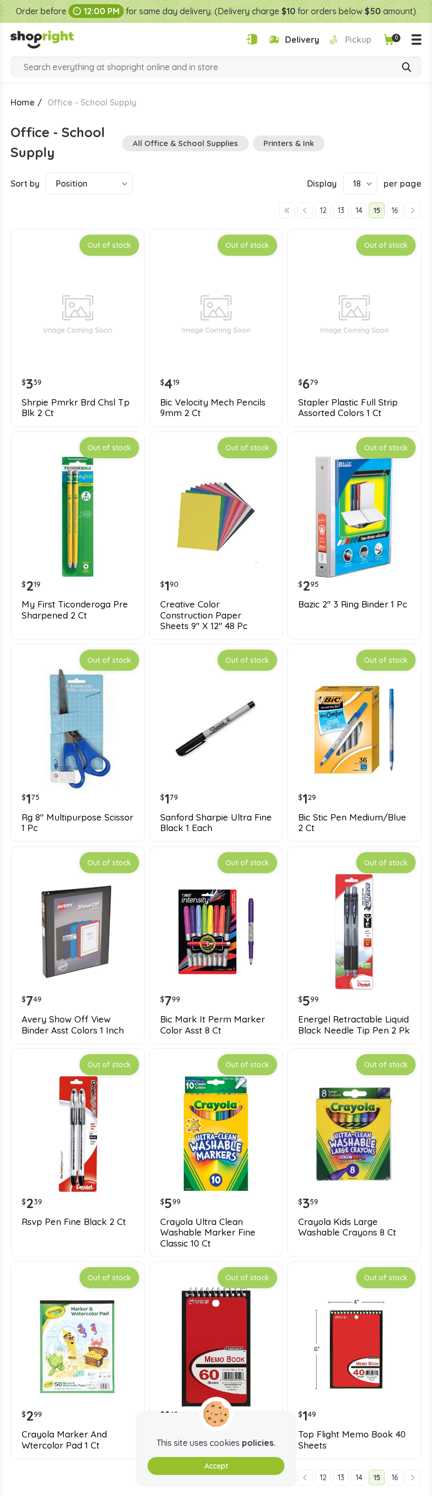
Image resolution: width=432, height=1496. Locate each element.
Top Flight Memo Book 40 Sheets (352, 1439)
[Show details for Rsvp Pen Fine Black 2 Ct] (77, 1134)
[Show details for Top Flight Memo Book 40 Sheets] (354, 1347)
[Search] (407, 68)
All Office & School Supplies (185, 143)
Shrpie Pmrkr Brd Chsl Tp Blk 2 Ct (76, 407)
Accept (216, 1466)
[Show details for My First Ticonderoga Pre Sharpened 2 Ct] (77, 517)
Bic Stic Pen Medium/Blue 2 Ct (352, 822)
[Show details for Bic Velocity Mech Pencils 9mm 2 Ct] (216, 314)
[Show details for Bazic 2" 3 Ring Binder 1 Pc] (354, 517)
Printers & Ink (288, 143)
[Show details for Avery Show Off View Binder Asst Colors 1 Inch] (77, 932)
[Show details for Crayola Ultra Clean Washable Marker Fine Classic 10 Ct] (216, 1134)
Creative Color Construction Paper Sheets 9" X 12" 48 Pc (204, 615)
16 (394, 210)
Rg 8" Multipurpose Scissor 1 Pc (77, 822)
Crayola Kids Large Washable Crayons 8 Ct (347, 1227)
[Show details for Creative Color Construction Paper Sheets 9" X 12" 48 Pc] (216, 517)
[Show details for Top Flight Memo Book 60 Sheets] (216, 1347)
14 (359, 210)
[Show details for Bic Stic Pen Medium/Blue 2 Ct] (354, 729)
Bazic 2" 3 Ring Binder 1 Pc (352, 604)
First (287, 210)
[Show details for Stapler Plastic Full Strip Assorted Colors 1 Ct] (354, 314)
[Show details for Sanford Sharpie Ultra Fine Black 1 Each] (216, 729)
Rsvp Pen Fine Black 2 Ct (74, 1222)
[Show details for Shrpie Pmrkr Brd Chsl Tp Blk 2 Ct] (77, 314)
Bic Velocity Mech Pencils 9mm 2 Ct (213, 407)
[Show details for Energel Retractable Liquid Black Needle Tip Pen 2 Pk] (354, 932)
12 (323, 210)
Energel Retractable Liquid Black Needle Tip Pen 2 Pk (354, 1024)
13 (341, 210)
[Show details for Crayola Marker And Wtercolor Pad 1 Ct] (77, 1347)
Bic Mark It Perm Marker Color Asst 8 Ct (212, 1024)
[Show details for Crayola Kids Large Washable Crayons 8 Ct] (354, 1134)
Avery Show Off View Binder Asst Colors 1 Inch (73, 1024)
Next (412, 210)
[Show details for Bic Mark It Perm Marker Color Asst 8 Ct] (216, 932)
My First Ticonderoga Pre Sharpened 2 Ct (75, 609)
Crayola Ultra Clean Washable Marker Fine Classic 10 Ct (208, 1233)
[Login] (251, 39)
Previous (305, 210)
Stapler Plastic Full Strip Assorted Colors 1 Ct (348, 407)
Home (23, 102)
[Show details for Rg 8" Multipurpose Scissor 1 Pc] (77, 729)
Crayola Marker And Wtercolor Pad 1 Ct (64, 1439)
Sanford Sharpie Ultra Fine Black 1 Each (216, 822)
